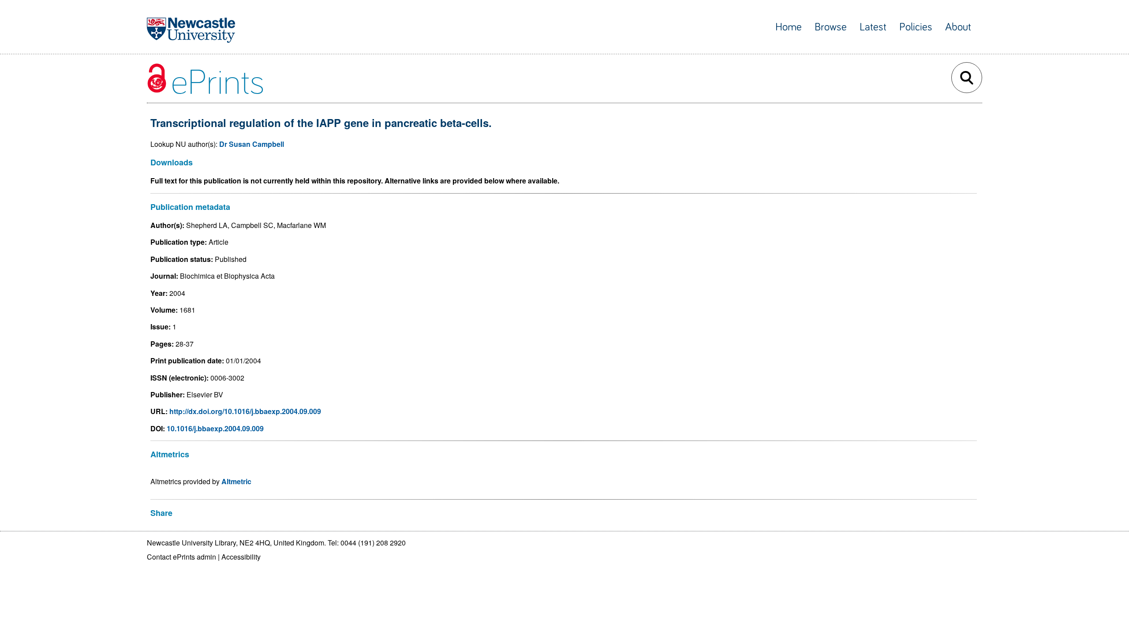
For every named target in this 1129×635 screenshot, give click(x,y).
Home (788, 27)
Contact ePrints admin (181, 557)
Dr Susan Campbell (251, 144)
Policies (915, 27)
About (958, 27)
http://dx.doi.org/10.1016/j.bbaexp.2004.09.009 (245, 411)
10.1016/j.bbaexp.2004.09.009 (215, 428)
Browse (831, 27)
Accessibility (241, 557)
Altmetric (236, 481)
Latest (873, 27)
